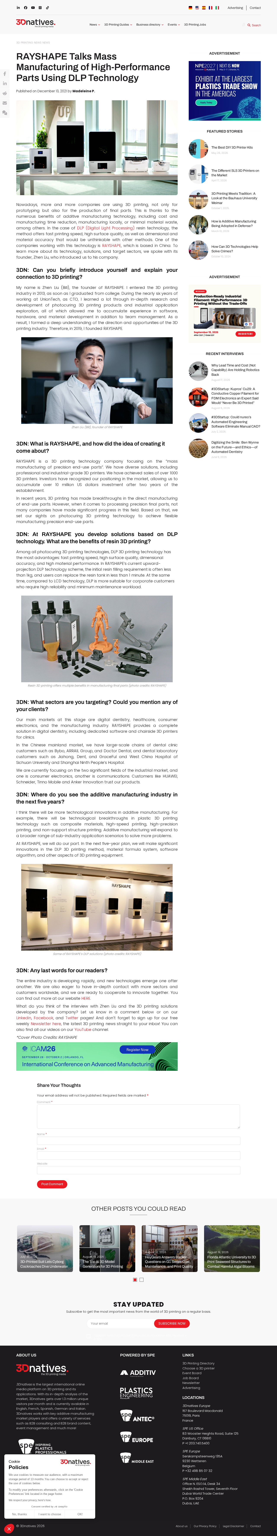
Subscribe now (171, 1323)
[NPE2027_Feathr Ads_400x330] (225, 91)
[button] (9, 1528)
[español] (204, 8)
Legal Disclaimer (233, 1526)
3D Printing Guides (116, 24)
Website (42, 1163)
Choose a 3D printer (198, 1368)
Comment (45, 1102)
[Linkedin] (5, 84)
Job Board (190, 1378)
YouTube (82, 1029)
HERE (85, 998)
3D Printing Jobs (195, 24)
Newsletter (191, 1382)
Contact (255, 8)
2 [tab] (141, 1280)
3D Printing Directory (198, 1363)
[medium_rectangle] (225, 314)
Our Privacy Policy (205, 1526)
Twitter (71, 1018)
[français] (210, 8)
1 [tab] (135, 1280)
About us (182, 1526)
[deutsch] (190, 8)
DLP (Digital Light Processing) (106, 228)
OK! (80, 1514)
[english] (197, 8)
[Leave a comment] (5, 113)
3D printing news (29, 42)
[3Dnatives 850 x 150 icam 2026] (97, 1056)
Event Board (191, 1373)
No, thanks (19, 1514)
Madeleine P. (83, 91)
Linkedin (23, 1018)
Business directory (148, 24)
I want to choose (50, 1514)
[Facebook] (5, 74)
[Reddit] (5, 93)
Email (41, 1149)
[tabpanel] (45, 1248)
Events (172, 24)
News (93, 24)
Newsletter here (46, 1023)
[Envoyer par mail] (5, 103)
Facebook (43, 1018)
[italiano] (217, 8)
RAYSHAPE (111, 245)
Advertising (235, 8)
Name (42, 1134)
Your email (99, 1323)
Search (256, 25)
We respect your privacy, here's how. (30, 1500)
